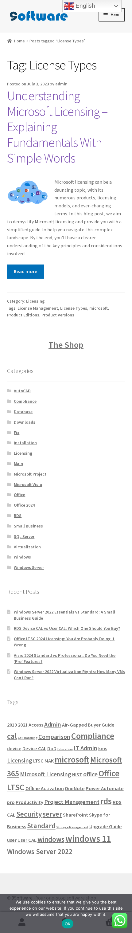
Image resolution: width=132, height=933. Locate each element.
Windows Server (29, 567)
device (14, 748)
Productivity (29, 802)
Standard (41, 825)
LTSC (38, 761)
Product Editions (23, 315)
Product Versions (57, 315)
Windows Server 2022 (39, 851)
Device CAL (34, 748)
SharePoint (75, 815)
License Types (73, 308)
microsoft (98, 308)
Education (65, 749)
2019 (12, 725)
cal (12, 736)
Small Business (28, 526)
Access (36, 725)
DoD (51, 748)
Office (19, 494)
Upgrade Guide (105, 826)
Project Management (71, 802)
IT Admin (85, 748)
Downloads (24, 422)
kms (102, 748)
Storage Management (72, 827)
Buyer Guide (101, 725)
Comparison (54, 736)
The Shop (66, 344)
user (12, 840)
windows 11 (88, 838)
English (84, 5)
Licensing (35, 301)
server (52, 814)
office (90, 774)
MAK (49, 761)
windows (50, 839)
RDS (17, 515)
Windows (22, 557)
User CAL (27, 840)
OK (68, 923)
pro (11, 802)
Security (29, 814)
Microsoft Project (30, 474)
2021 (23, 725)
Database (23, 411)
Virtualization (27, 547)
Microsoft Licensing (45, 774)
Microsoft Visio (28, 484)
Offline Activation (44, 788)
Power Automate (105, 788)
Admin (52, 724)
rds (106, 801)
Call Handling (27, 738)
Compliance (25, 401)
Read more (25, 271)
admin (61, 84)
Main (18, 463)
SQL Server (24, 536)
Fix (16, 432)
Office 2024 (24, 505)
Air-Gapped (74, 725)
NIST (77, 774)
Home (19, 41)
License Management (37, 308)
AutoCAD (22, 391)
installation (25, 442)
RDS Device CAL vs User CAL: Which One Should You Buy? (67, 628)
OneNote (75, 788)
